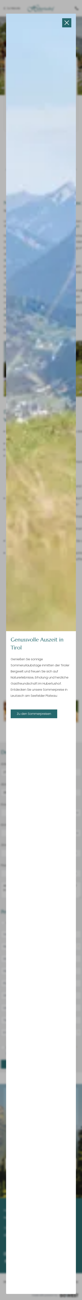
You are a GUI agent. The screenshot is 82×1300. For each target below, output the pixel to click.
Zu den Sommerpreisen (34, 714)
